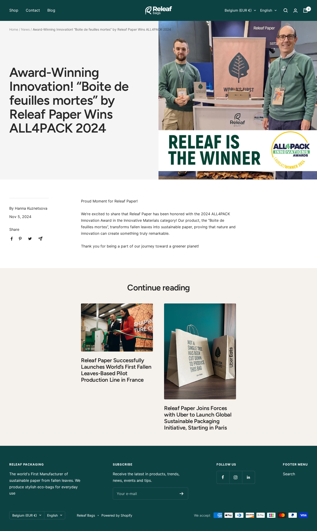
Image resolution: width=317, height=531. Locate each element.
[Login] (295, 11)
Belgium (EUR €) (238, 10)
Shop (13, 10)
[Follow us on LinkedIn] (248, 477)
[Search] (286, 10)
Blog (51, 10)
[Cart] (305, 10)
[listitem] (12, 239)
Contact (33, 10)
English (266, 10)
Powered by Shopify (116, 515)
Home (13, 29)
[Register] (182, 493)
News (25, 29)
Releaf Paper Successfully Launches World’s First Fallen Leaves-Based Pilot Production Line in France (116, 370)
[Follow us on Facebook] (223, 477)
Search (289, 474)
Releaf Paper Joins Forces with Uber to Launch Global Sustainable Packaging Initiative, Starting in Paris (198, 418)
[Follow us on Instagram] (235, 477)
